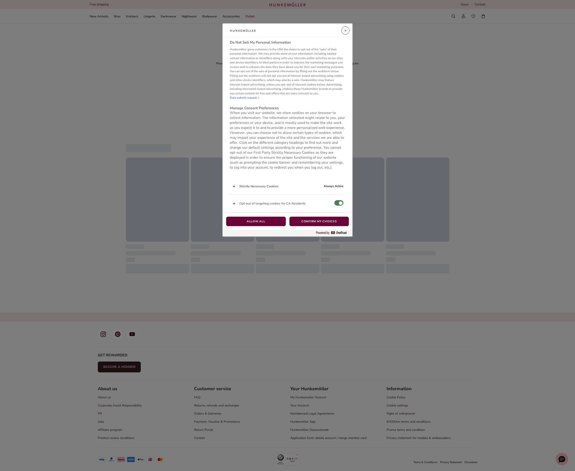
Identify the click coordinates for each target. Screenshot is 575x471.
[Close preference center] (345, 30)
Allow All (256, 221)
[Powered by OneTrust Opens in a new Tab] (333, 233)
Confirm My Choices (319, 221)
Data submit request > (244, 98)
